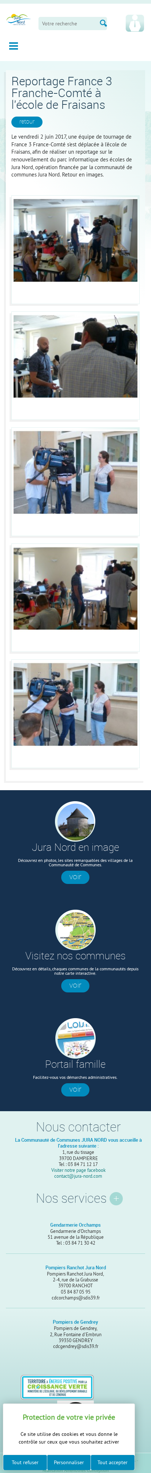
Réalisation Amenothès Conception (76, 1471)
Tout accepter (112, 1462)
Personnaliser (69, 1462)
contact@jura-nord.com (78, 1176)
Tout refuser (25, 1462)
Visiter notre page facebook (78, 1170)
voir (75, 876)
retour (26, 121)
